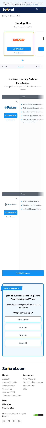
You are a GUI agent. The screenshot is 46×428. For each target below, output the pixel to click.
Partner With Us (9, 382)
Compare (21, 67)
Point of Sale (28, 385)
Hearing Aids (15, 16)
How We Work (8, 392)
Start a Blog (8, 408)
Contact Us (7, 389)
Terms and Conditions (11, 395)
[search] (37, 9)
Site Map (6, 404)
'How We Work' (33, 5)
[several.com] (8, 9)
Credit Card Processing (33, 382)
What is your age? (23, 312)
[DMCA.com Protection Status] (38, 415)
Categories (28, 375)
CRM (25, 389)
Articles (38, 67)
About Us (6, 379)
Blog (4, 400)
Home (4, 16)
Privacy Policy (8, 385)
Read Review (18, 53)
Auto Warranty (29, 379)
